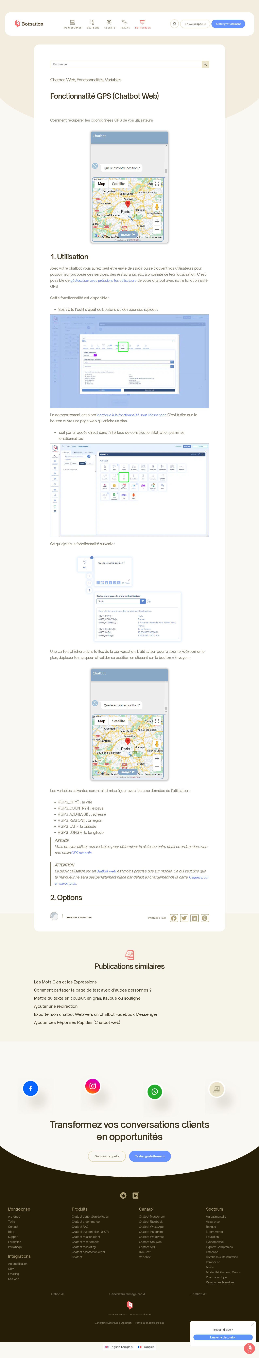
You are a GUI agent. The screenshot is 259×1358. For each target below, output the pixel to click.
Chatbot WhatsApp (151, 1226)
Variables (113, 80)
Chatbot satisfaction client (88, 1252)
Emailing (13, 1273)
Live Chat (145, 1252)
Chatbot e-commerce (86, 1221)
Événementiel (215, 1242)
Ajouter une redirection (56, 1006)
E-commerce (214, 1231)
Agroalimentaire (216, 1216)
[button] (174, 918)
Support (13, 1236)
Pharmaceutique (216, 1277)
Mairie (210, 1267)
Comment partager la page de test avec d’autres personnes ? (93, 990)
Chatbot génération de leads (90, 1216)
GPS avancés (81, 852)
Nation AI (57, 1294)
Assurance (213, 1221)
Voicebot (145, 1257)
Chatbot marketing (84, 1247)
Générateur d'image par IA (127, 1294)
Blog (11, 1231)
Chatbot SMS (147, 1247)
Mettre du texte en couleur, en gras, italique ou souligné (87, 998)
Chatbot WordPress (152, 1236)
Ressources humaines (220, 1282)
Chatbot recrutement (85, 1242)
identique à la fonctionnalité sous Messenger (131, 415)
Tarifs (11, 1221)
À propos (14, 1216)
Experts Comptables (219, 1247)
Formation (14, 1242)
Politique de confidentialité (149, 1323)
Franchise (212, 1252)
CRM (11, 1268)
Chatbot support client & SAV (90, 1231)
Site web (13, 1279)
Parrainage (15, 1247)
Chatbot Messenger (152, 1216)
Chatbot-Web (62, 80)
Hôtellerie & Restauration (222, 1257)
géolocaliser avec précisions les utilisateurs (103, 280)
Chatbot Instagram (151, 1231)
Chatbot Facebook (151, 1221)
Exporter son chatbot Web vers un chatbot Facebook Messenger (95, 1014)
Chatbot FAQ (80, 1226)
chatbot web (106, 871)
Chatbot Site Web (150, 1242)
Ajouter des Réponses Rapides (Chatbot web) (77, 1022)
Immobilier (213, 1262)
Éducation (212, 1236)
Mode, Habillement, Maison (223, 1272)
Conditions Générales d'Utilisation (113, 1323)
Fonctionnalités (89, 80)
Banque (211, 1226)
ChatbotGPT (199, 1294)
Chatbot (77, 1257)
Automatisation (17, 1263)
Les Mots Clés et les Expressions (65, 981)
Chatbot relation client (86, 1236)
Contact (13, 1226)
